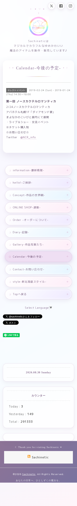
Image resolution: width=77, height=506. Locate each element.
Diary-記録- (21, 232)
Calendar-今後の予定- (28, 256)
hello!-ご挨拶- (22, 182)
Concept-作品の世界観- (29, 195)
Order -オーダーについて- (30, 220)
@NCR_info (28, 137)
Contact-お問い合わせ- (28, 269)
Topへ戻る (20, 294)
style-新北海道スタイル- (29, 281)
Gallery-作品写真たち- (28, 244)
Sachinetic (29, 474)
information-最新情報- (28, 170)
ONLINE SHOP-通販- (27, 207)
